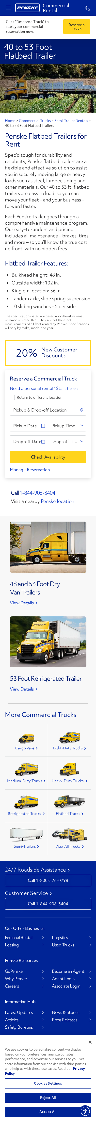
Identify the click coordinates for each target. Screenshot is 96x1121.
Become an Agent (68, 971)
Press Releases (64, 1019)
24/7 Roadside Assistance (35, 870)
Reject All (48, 1097)
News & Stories (65, 1012)
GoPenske (14, 971)
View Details (22, 603)
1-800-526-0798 (52, 880)
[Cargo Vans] (26, 739)
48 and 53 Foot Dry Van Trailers (35, 588)
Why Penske (16, 978)
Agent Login (63, 978)
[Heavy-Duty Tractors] (70, 769)
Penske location (57, 501)
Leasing (12, 944)
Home (10, 120)
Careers (12, 986)
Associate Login (66, 986)
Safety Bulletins (19, 1027)
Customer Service (26, 893)
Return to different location (39, 397)
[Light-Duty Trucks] (69, 738)
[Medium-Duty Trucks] (26, 769)
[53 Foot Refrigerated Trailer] (48, 641)
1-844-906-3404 (37, 492)
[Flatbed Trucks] (69, 802)
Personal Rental (18, 937)
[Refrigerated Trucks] (26, 802)
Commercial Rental (56, 8)
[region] (48, 1078)
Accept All (47, 1111)
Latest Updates (19, 1012)
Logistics (60, 937)
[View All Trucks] (69, 835)
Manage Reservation (30, 469)
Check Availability (48, 457)
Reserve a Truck (77, 26)
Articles (11, 1019)
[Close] (90, 1042)
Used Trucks (63, 944)
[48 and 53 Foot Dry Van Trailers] (48, 546)
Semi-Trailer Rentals (71, 120)
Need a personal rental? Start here (43, 388)
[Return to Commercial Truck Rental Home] (27, 8)
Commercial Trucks (34, 120)
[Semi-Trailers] (26, 835)
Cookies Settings (48, 1083)
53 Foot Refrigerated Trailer (46, 678)
